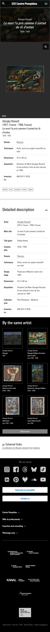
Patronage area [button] (9, 533)
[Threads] (25, 470)
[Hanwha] (25, 596)
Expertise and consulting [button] (13, 526)
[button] (25, 210)
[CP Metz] (18, 568)
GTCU (21, 625)
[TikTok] (43, 470)
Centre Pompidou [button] (9, 512)
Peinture (20, 142)
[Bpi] (17, 554)
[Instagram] (6, 470)
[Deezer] (25, 480)
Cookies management (40, 625)
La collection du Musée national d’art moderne (21, 448)
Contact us (25, 498)
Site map (15, 625)
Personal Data (28, 625)
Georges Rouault (10, 121)
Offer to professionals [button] (11, 519)
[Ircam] (34, 554)
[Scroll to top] (44, 626)
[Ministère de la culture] (25, 612)
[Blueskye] (33, 470)
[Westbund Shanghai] (35, 582)
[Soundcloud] (33, 480)
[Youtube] (43, 480)
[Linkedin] (6, 480)
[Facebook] (15, 470)
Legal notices (7, 625)
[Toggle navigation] (46, 4)
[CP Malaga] (32, 568)
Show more (25, 431)
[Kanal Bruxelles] (17, 582)
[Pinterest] (15, 480)
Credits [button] (4, 116)
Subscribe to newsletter (25, 490)
